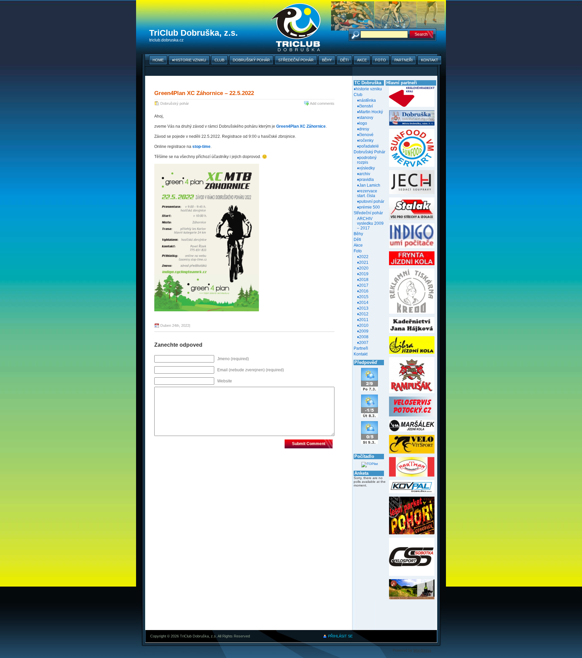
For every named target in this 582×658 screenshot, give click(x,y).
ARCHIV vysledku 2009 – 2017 (370, 223)
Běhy (327, 60)
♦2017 (362, 285)
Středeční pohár (296, 60)
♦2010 (362, 325)
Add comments (322, 103)
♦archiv (363, 173)
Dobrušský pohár (174, 103)
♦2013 (362, 308)
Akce (362, 60)
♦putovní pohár (370, 201)
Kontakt (429, 60)
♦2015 (362, 296)
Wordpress (422, 650)
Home (158, 60)
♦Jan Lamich (368, 185)
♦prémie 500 (368, 207)
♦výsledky (366, 168)
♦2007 (362, 342)
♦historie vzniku (189, 60)
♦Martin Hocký (370, 111)
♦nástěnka (366, 100)
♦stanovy (365, 117)
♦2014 (362, 302)
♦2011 (362, 319)
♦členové (365, 134)
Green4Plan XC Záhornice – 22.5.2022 (204, 93)
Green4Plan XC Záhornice (301, 126)
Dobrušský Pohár (251, 60)
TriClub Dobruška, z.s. (193, 32)
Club (219, 60)
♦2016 (362, 291)
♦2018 (362, 279)
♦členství (365, 106)
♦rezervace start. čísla (367, 193)
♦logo (362, 123)
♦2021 (362, 262)
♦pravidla (365, 179)
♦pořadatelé (368, 146)
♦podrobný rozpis (367, 160)
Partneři (403, 60)
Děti (344, 60)
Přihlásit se (340, 636)
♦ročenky (365, 140)
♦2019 (362, 274)
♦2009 (362, 331)
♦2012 (362, 314)
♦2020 (362, 268)
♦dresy (363, 129)
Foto (380, 60)
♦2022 (362, 256)
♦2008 (362, 337)
